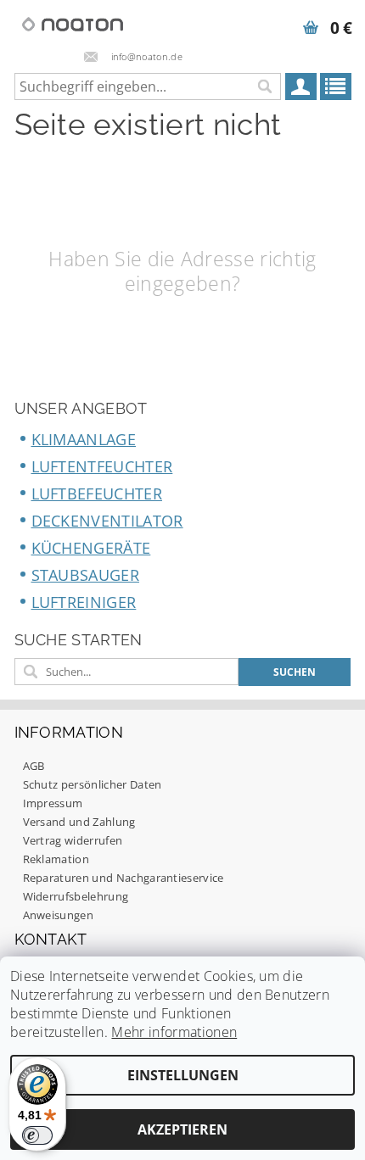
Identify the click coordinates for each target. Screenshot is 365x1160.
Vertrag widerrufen (73, 840)
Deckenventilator (107, 520)
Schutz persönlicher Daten (92, 784)
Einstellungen (183, 1075)
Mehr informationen (174, 1032)
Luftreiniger (84, 602)
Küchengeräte (91, 548)
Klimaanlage (84, 439)
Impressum (53, 803)
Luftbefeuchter (96, 493)
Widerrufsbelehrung (76, 896)
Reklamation (56, 859)
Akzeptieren (182, 1129)
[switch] (37, 1135)
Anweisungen (58, 915)
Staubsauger (85, 575)
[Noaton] (73, 22)
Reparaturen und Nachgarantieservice (123, 877)
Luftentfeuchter (102, 466)
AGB (34, 765)
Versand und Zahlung (79, 821)
